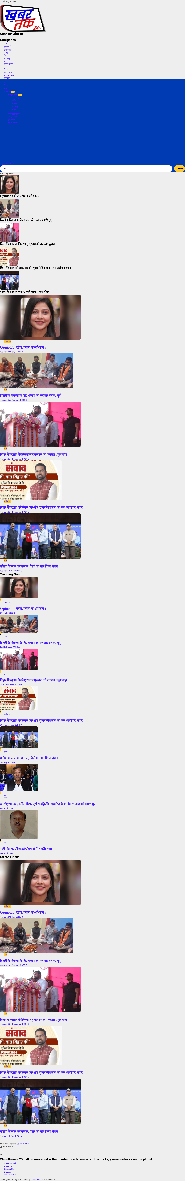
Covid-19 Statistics (24, 1143)
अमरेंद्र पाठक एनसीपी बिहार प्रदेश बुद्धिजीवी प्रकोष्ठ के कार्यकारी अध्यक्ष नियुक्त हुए (47, 803)
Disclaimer (8, 1171)
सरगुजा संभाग (9, 75)
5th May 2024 (14, 570)
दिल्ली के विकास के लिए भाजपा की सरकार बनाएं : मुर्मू (30, 395)
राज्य (5, 61)
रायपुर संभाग (8, 64)
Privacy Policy (10, 1174)
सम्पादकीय (8, 72)
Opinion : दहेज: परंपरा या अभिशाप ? (23, 347)
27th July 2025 (14, 351)
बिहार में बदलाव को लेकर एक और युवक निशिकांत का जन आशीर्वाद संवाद (41, 507)
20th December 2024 (17, 511)
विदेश (6, 69)
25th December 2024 (17, 458)
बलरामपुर (7, 58)
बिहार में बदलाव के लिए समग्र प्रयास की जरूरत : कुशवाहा (33, 454)
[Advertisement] (92, 143)
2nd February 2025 (16, 399)
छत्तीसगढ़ (7, 49)
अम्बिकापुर (7, 44)
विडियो (6, 66)
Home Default (10, 1163)
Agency (3, 351)
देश (5, 55)
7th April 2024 (7, 853)
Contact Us (9, 1169)
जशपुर (6, 52)
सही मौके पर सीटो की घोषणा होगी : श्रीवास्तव (26, 848)
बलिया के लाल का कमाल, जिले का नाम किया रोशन (29, 566)
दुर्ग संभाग (11, 119)
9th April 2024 (7, 808)
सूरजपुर (7, 78)
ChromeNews (37, 1179)
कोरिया (6, 47)
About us (8, 1166)
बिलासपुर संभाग (13, 113)
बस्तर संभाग (12, 122)
